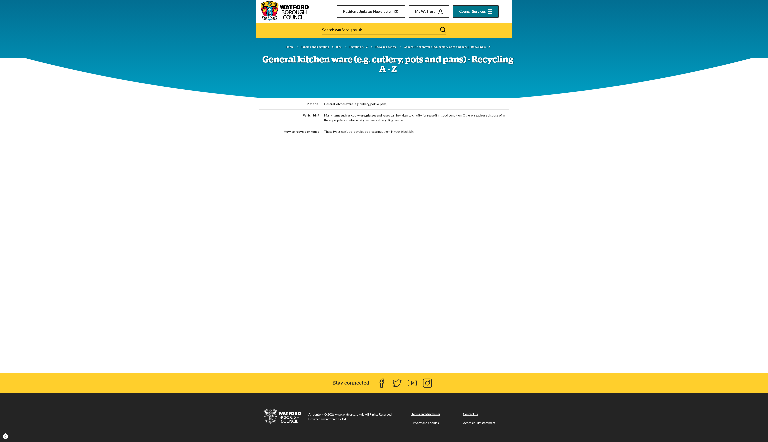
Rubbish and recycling (315, 46)
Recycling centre (386, 46)
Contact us (470, 414)
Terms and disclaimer (425, 414)
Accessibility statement (479, 423)
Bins (339, 46)
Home (290, 46)
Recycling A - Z (358, 46)
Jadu (344, 419)
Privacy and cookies (425, 423)
